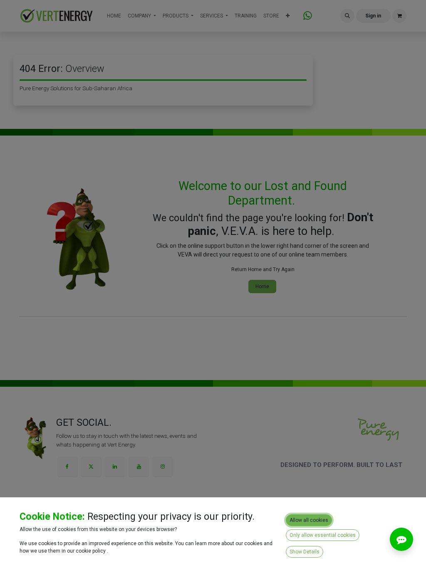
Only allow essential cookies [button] (323, 535)
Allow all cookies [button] (309, 520)
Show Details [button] (305, 552)
